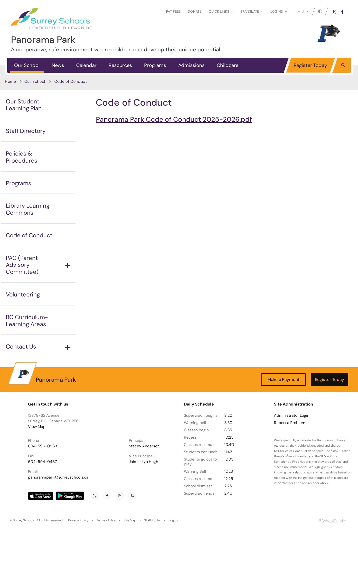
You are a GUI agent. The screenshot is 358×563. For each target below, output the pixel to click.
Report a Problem (289, 422)
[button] (343, 65)
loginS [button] (276, 11)
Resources (120, 65)
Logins (173, 520)
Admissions (191, 65)
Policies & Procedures (21, 157)
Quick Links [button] (219, 11)
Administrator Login (291, 415)
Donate (194, 11)
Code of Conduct (29, 235)
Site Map (129, 520)
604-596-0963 (42, 446)
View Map (37, 426)
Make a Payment (283, 379)
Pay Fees (173, 11)
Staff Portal (152, 520)
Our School (26, 65)
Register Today (310, 65)
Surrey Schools (24, 520)
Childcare (228, 65)
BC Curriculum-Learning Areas (27, 320)
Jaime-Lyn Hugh (143, 461)
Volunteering (23, 294)
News (58, 65)
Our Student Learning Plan (24, 105)
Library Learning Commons (27, 209)
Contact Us (21, 346)
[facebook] (342, 12)
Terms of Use (105, 520)
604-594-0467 (42, 461)
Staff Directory (26, 131)
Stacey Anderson (144, 446)
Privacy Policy (78, 520)
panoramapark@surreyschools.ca (58, 477)
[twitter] (334, 12)
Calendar (86, 65)
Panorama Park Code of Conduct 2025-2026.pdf (174, 119)
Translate (250, 11)
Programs (155, 65)
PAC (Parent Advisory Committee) (22, 265)
